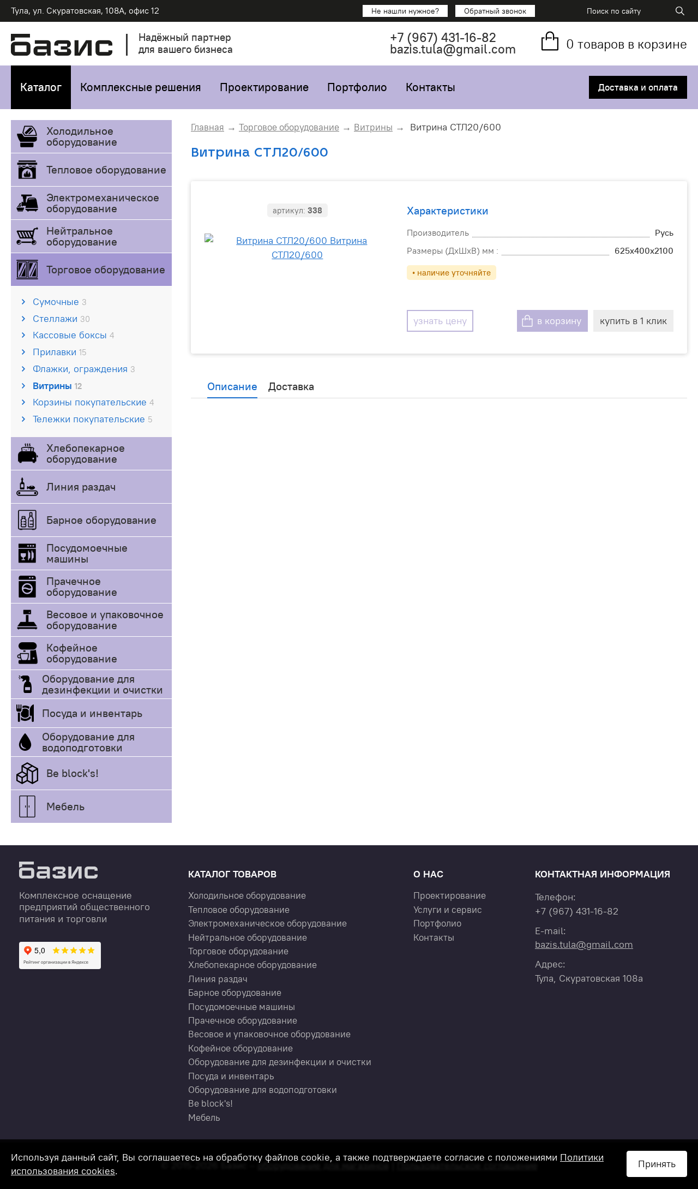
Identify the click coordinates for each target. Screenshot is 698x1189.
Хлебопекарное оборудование (85, 453)
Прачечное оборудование (81, 586)
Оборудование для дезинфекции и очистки (102, 684)
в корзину (559, 320)
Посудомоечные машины (87, 553)
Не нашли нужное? (405, 11)
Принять (657, 1163)
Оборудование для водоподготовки (88, 742)
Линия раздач (81, 486)
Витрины (57, 385)
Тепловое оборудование (106, 169)
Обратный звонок (495, 11)
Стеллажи (61, 318)
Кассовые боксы (73, 334)
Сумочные (60, 301)
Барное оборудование (101, 520)
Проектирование (264, 87)
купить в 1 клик (633, 320)
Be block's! (72, 773)
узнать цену (440, 320)
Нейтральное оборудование (81, 236)
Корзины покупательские (93, 402)
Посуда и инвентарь (92, 713)
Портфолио (357, 87)
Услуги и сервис (447, 910)
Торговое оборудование (105, 269)
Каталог (41, 87)
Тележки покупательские (92, 419)
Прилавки (59, 351)
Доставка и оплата (638, 87)
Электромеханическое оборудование (102, 202)
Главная (207, 127)
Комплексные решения (140, 87)
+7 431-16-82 (443, 37)
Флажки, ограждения (84, 368)
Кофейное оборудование (81, 653)
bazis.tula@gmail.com (453, 49)
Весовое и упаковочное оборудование (105, 619)
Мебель (65, 806)
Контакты (430, 87)
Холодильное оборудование (81, 136)
